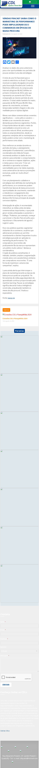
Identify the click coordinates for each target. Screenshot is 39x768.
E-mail (3, 630)
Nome (3, 622)
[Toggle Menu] (32, 6)
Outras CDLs (5, 731)
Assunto (3, 647)
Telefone (4, 639)
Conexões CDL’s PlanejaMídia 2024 (15, 319)
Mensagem (4, 656)
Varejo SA (11, 298)
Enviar (5, 685)
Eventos (6, 310)
